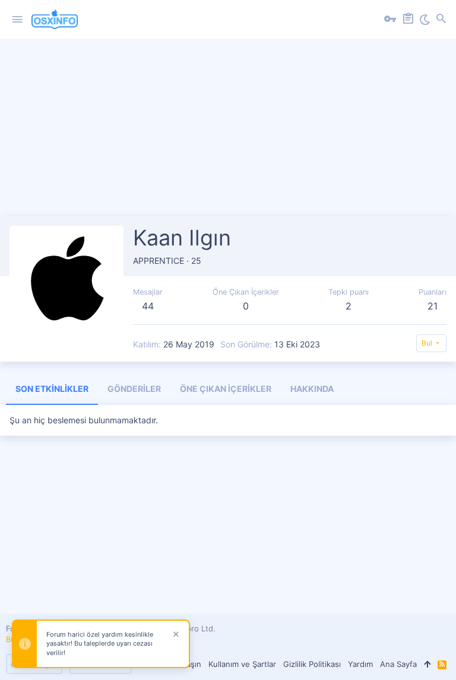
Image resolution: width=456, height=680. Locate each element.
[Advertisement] (228, 133)
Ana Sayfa (398, 664)
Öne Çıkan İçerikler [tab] (225, 389)
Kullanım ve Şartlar (242, 664)
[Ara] (441, 19)
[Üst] (427, 664)
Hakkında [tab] (312, 389)
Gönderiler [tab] (134, 389)
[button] (17, 19)
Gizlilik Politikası (312, 664)
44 (148, 306)
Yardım (360, 664)
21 (433, 306)
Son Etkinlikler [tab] (51, 389)
